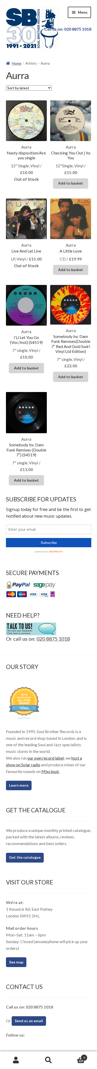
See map (16, 962)
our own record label (45, 757)
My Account (16, 1060)
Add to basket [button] (70, 183)
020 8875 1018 (53, 639)
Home (16, 63)
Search (48, 1060)
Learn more (18, 785)
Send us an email (29, 1021)
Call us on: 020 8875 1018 (67, 29)
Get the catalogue (25, 857)
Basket (75, 1055)
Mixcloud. (50, 771)
